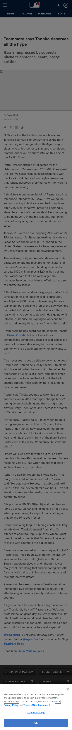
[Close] (68, 689)
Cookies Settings (36, 712)
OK (36, 722)
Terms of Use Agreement (36, 705)
